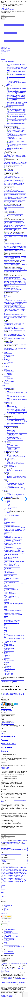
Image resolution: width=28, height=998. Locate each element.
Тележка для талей (9, 168)
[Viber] (10, 704)
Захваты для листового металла (12, 277)
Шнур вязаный (13, 349)
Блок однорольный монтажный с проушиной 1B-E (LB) (15, 246)
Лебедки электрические (10, 596)
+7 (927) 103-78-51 (5, 48)
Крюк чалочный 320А (9, 300)
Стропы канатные (8, 547)
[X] (8, 704)
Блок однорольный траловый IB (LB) (14, 264)
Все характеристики (6, 709)
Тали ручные (7, 571)
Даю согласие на (13, 842)
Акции (5, 352)
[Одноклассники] (4, 704)
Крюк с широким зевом (13, 303)
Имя (2, 767)
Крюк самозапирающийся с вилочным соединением (13, 306)
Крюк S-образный (19, 310)
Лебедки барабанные (9, 176)
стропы (10, 977)
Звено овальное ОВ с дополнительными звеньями (15, 315)
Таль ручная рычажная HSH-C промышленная (15, 164)
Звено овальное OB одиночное (12, 314)
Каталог (3, 385)
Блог (8, 360)
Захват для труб (8, 289)
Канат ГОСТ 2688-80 (9, 344)
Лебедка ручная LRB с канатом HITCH (14, 177)
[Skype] (15, 704)
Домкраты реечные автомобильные (13, 233)
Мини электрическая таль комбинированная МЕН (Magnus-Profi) (15, 193)
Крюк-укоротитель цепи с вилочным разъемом (14, 329)
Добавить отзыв (5, 768)
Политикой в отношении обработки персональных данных (10, 994)
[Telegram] (17, 704)
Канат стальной (8, 342)
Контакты (6, 366)
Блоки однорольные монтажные (12, 243)
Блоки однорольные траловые (12, 263)
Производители (8, 353)
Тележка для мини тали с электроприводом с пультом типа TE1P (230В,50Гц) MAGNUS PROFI (15, 197)
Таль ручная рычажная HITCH (12, 162)
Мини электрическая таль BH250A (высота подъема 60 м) (14, 201)
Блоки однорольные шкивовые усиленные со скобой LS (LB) (14, 259)
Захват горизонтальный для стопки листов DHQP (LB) (15, 280)
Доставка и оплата (9, 358)
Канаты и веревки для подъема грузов (14, 638)
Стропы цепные (8, 535)
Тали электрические (9, 588)
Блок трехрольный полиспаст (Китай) (15, 270)
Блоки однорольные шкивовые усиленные (15, 256)
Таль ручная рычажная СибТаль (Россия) (15, 163)
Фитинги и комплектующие (11, 625)
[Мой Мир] (6, 704)
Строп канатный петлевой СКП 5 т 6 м (11, 854)
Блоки (5, 609)
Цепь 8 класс (7, 296)
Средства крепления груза (11, 557)
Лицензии (9, 356)
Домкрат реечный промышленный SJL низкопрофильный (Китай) (15, 229)
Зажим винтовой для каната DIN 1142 (14, 334)
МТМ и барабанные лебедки (11, 581)
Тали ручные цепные (9, 154)
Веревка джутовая (18, 348)
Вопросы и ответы (9, 365)
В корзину (3, 722)
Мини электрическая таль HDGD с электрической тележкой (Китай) (15, 199)
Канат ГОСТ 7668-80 (20, 344)
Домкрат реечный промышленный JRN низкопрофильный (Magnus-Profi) (14, 225)
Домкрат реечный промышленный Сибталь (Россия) (13, 227)
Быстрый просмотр (6, 848)
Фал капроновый (8, 348)
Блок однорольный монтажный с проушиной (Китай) (14, 250)
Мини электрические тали (11, 190)
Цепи (5, 295)
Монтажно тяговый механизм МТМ (13, 180)
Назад (8, 391)
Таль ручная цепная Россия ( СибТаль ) (14, 155)
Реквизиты (10, 362)
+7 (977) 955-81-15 (5, 50)
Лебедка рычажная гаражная (15, 184)
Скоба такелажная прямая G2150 (12, 324)
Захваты (6, 618)
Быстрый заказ (10, 722)
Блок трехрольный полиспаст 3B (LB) (14, 270)
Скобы (5, 321)
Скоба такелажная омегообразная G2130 (14, 323)
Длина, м (5, 756)
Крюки (5, 299)
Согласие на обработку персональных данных (13, 982)
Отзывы (6, 363)
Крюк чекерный (9, 310)
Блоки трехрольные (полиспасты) (13, 268)
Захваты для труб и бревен (11, 288)
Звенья (5, 313)
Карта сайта (7, 921)
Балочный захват (8, 170)
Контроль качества (9, 355)
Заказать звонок (5, 8)
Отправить (3, 845)
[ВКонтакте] (1, 704)
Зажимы (6, 333)
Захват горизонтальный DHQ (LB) (13, 278)
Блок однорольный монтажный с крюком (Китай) (15, 248)
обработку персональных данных (16, 843)
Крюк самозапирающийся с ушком (13, 304)
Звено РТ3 (6, 319)
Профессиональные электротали (12, 205)
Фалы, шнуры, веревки (10, 347)
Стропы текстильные (9, 525)
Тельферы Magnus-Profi (10, 207)
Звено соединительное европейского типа (15, 317)
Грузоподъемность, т (8, 754)
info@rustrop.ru (4, 7)
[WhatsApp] (12, 704)
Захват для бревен (17, 289)
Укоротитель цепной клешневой (12, 328)
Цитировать (6, 767)
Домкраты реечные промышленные (13, 221)
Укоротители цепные (9, 327)
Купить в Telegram (7, 710)
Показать (3, 762)
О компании (7, 359)
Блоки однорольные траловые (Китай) (15, 265)
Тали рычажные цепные (10, 161)
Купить (3, 733)
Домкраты (6, 602)
